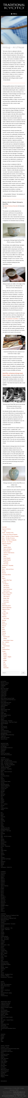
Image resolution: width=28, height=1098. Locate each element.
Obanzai (2, 840)
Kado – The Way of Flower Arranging (10, 536)
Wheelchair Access (5, 1069)
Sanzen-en (3, 899)
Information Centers (5, 1054)
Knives (2, 947)
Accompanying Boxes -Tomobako (8, 923)
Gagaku (2, 1037)
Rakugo (5, 665)
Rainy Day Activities (5, 737)
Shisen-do (3, 901)
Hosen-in (3, 884)
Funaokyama (3, 692)
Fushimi (2, 1008)
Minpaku (2, 994)
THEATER (3, 1034)
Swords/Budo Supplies (6, 964)
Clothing (2, 933)
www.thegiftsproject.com (19, 1094)
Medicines (3, 1073)
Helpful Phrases (4, 1055)
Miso (2, 835)
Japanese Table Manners (8, 552)
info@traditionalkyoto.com (19, 1092)
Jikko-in (2, 887)
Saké (2, 849)
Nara (2, 1018)
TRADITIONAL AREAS (6, 1001)
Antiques (3, 922)
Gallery (2, 943)
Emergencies (3, 1072)
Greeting (5, 545)
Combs (2, 935)
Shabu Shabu (4, 850)
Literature (4, 616)
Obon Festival (6, 591)
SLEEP (2, 981)
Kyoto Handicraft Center (6, 702)
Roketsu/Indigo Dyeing (6, 715)
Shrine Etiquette (6, 558)
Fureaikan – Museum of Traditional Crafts (10, 915)
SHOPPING (3, 914)
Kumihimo (3, 949)
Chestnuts (3, 816)
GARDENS (3, 871)
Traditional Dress (6, 649)
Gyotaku (4, 603)
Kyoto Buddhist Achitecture (7, 747)
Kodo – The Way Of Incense (8, 538)
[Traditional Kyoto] (14, 6)
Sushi (2, 851)
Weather (2, 1057)
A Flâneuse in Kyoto (5, 1004)
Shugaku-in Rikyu (4, 905)
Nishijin (2, 1021)
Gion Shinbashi (4, 1010)
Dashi (2, 818)
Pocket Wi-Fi (3, 1068)
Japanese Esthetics (6, 529)
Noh (4, 662)
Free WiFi (3, 1066)
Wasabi (2, 863)
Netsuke (4, 625)
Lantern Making (4, 705)
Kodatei (2, 888)
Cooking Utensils (4, 936)
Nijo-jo (2, 894)
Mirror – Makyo (4, 953)
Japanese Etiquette (6, 543)
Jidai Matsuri (6, 585)
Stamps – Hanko (4, 967)
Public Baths (3, 713)
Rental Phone (4, 1065)
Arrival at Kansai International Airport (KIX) (10, 1048)
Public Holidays (4, 1061)
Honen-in (3, 883)
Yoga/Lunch (3, 736)
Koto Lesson (3, 701)
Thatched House (4, 995)
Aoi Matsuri (5, 583)
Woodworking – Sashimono (6, 977)
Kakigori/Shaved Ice (5, 829)
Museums (3, 708)
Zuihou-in (3, 911)
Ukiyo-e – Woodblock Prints (7, 974)
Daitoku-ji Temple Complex (6, 1007)
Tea (1, 856)
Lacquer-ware (5, 613)
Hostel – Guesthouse (5, 990)
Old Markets (3, 921)
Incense (2, 946)
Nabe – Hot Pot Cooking (6, 836)
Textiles (2, 972)
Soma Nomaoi (6, 645)
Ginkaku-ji (3, 881)
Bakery (2, 813)
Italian (2, 825)
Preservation (6, 602)
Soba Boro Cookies (5, 963)
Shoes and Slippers (7, 549)
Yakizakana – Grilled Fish (6, 867)
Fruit (2, 822)
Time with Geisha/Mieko (6, 732)
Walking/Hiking (4, 733)
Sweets (2, 853)
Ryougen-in (3, 897)
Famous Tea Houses (5, 753)
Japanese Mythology (6, 607)
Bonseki (4, 572)
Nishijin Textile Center (5, 709)
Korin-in (2, 890)
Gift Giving (5, 563)
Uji (1, 1029)
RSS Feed (19, 1095)
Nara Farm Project (5, 688)
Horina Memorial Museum (6, 754)
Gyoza (2, 823)
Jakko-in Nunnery (4, 885)
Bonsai (3, 571)
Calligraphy (3, 685)
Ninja (3, 627)
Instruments (6, 667)
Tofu (2, 860)
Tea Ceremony (4, 726)
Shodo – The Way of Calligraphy (9, 540)
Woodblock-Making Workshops (7, 734)
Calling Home (3, 1062)
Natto (2, 837)
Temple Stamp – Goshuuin (6, 720)
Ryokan (2, 987)
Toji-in (2, 909)
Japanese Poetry (6, 609)
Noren (3, 629)
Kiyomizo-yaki (6, 636)
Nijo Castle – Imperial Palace (7, 1020)
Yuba (2, 865)
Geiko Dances (6, 596)
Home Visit (3, 696)
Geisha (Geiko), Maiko (7, 592)
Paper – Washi (4, 956)
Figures (4, 578)
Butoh (4, 664)
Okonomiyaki (3, 842)
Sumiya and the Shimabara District (8, 1028)
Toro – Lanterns (5, 642)
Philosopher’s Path (5, 1024)
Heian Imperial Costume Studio (7, 698)
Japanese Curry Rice (5, 828)
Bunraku (5, 654)
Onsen (2, 988)
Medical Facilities (4, 1075)
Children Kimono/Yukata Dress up (8, 699)
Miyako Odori (6, 598)
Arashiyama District (5, 1005)
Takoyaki (3, 854)
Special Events (4, 739)
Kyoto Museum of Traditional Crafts (8, 918)
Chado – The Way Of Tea (7, 532)
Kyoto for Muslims (5, 1071)
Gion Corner (6, 600)
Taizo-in (2, 906)
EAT (2, 812)
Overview (3, 983)
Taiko (2, 725)
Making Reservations (5, 985)
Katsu (2, 832)
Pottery (3, 634)
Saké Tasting (3, 716)
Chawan (5, 638)
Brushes (2, 926)
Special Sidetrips (4, 723)
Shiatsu (2, 719)
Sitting (4, 556)
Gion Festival (6, 587)
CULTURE (4, 527)
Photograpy (5, 561)
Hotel (2, 991)
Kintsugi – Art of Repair (7, 541)
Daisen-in (3, 878)
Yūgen (4, 530)
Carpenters (3, 750)
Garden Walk (3, 694)
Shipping (2, 1076)
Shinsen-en (3, 902)
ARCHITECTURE (4, 743)
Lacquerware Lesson (5, 703)
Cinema (2, 687)
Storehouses (3, 749)
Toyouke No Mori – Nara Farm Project (9, 722)
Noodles (2, 839)
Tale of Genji (6, 618)
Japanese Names (7, 547)
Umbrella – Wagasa (5, 975)
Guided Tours (3, 695)
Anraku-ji (3, 874)
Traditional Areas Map (5, 1003)
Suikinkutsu (3, 873)
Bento (2, 815)
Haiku (4, 611)
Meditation (3, 706)
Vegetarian (3, 861)
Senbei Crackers (4, 961)
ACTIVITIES (3, 681)
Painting (4, 633)
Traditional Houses (5, 744)
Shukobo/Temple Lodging (6, 992)
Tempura (2, 857)
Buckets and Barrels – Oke (6, 928)
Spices (2, 965)
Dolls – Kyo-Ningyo (5, 937)
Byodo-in (3, 876)
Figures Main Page (7, 580)
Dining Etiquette (6, 550)
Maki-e (4, 614)
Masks (3, 622)
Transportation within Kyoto (7, 1051)
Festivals (4, 582)
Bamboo (4, 567)
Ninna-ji (2, 892)
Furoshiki (3, 942)
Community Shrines (6, 574)
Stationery (3, 968)
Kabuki (4, 658)
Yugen (2, 1041)
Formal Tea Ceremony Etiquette (10, 534)
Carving (2, 932)
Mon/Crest (4, 623)
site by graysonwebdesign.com (9, 1095)
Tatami (2, 970)
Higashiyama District (5, 1011)
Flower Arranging (4, 689)
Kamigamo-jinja (4, 1013)
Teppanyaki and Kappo (6, 858)
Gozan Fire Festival (7, 589)
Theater (4, 651)
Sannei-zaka (3, 1025)
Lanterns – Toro (4, 951)
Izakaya (2, 826)
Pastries (2, 843)
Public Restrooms (4, 1058)
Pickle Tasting (4, 710)
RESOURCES (4, 1081)
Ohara (2, 1022)
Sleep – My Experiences (6, 984)
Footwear (3, 940)
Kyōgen (5, 660)
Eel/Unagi (3, 821)
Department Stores (5, 919)
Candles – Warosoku (5, 929)
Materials (3, 751)
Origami (4, 631)
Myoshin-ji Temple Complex (7, 1017)
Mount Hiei (3, 1015)
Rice (2, 847)
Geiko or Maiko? (7, 594)
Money (2, 1052)
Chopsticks (5, 554)
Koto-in (2, 891)
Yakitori (2, 864)
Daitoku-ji (3, 880)
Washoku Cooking (5, 682)
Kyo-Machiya (3, 746)
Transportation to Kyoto (6, 1050)
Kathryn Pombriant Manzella (11, 206)
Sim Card (3, 1064)
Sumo (3, 647)
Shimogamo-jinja (4, 1027)
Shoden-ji (3, 904)
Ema (3, 576)
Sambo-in (3, 898)
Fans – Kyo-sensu (5, 939)
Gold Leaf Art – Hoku (5, 944)
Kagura (4, 653)
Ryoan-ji (2, 895)
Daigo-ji (2, 877)
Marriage (4, 620)
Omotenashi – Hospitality (7, 565)
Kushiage (3, 833)
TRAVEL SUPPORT (5, 1045)
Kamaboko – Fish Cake (6, 830)
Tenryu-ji (2, 908)
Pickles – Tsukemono (5, 846)
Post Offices (3, 1059)
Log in (24, 1095)
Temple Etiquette (7, 560)
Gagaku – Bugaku (7, 656)
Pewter (2, 957)
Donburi (2, 819)
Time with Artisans (5, 730)
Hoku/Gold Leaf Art (6, 605)
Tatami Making (4, 727)
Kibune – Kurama (4, 1014)
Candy (2, 930)
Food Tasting (3, 691)
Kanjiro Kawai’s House (8, 640)
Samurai (4, 644)
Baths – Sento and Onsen (8, 569)
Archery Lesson (4, 684)
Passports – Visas (5, 1047)
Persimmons (3, 844)
